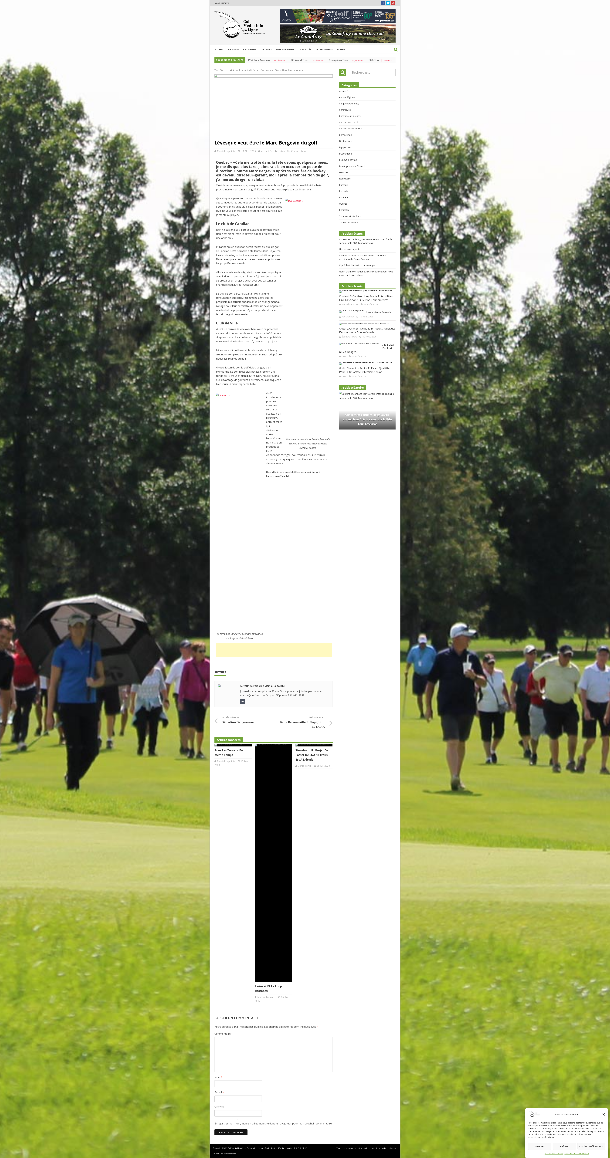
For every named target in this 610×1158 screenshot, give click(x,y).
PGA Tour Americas (355, 60)
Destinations (345, 141)
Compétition (345, 134)
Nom (218, 1077)
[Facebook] (383, 3)
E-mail (219, 1092)
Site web (219, 1107)
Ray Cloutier (348, 316)
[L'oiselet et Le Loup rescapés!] (273, 863)
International (345, 153)
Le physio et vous (348, 159)
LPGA (319, 60)
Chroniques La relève (350, 115)
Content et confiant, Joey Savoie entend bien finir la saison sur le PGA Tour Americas (366, 298)
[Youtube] (393, 3)
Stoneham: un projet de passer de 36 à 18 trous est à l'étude (311, 754)
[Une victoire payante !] (351, 311)
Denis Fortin (305, 765)
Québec (343, 203)
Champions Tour (254, 60)
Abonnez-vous (324, 49)
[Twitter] (388, 3)
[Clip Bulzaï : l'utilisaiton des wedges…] (359, 344)
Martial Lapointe (226, 151)
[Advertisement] (274, 650)
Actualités (266, 151)
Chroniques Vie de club (350, 128)
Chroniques (345, 109)
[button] (603, 1114)
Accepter (540, 1146)
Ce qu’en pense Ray (349, 103)
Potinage (343, 197)
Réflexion (344, 209)
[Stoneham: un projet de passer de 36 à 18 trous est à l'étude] (313, 745)
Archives (267, 49)
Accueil (219, 49)
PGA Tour (290, 60)
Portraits (343, 191)
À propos (233, 49)
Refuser (564, 1146)
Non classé (345, 178)
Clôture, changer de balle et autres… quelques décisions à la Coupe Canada (367, 330)
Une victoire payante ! (350, 249)
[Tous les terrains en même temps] (233, 745)
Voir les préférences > (591, 1146)
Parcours (343, 184)
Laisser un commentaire (292, 151)
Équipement (345, 147)
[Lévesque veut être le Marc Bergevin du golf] (273, 76)
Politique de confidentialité (577, 1153)
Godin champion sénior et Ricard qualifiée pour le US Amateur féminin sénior (364, 370)
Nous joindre (221, 2)
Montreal (344, 172)
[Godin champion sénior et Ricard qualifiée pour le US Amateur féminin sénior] (366, 363)
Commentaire (223, 1033)
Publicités (305, 49)
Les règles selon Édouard (352, 166)
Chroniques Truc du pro (351, 122)
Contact (342, 49)
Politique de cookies (554, 1153)
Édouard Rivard (349, 336)
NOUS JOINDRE (300, 1148)
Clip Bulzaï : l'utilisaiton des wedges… (358, 265)
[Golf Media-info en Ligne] (240, 24)
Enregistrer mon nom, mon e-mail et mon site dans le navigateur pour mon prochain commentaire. (273, 1123)
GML (344, 356)
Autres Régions (347, 97)
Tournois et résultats (350, 216)
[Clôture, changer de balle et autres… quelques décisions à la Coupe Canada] (366, 324)
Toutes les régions (348, 222)
